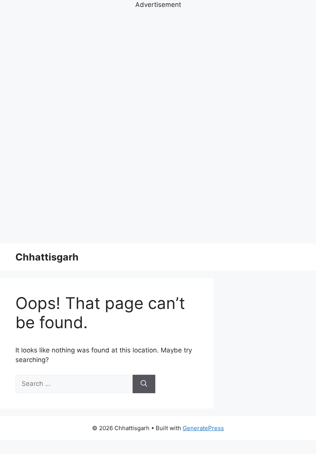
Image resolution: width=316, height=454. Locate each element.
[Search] (144, 384)
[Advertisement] (158, 125)
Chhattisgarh (47, 257)
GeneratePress (203, 428)
